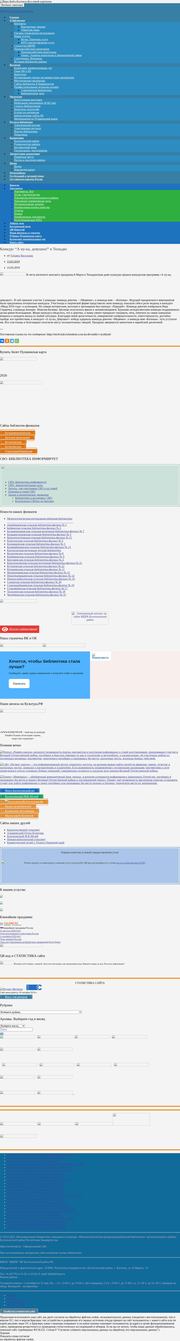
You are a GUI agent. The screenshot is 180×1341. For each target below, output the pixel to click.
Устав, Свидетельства (27, 194)
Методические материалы (29, 80)
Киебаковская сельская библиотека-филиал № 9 (35, 556)
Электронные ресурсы (27, 128)
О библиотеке (17, 20)
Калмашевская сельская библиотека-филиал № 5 (36, 543)
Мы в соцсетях (16, 1304)
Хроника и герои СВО (21, 491)
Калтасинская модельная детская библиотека (34, 550)
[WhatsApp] (17, 341)
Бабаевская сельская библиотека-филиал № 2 (34, 528)
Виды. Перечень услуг (34, 39)
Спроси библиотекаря (27, 106)
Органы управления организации (34, 33)
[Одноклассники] (7, 341)
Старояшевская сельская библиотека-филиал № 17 (37, 588)
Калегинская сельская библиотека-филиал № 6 (35, 540)
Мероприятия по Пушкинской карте (36, 118)
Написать (19, 683)
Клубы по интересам (26, 112)
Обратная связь (30, 29)
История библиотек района (30, 61)
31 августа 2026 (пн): (10, 930)
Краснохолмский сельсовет (23, 829)
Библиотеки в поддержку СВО (33, 497)
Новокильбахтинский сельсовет (26, 839)
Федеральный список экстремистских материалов (44, 77)
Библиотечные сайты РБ (28, 115)
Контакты (20, 23)
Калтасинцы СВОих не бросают (34, 501)
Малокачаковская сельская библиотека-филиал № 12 (38, 572)
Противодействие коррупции (31, 48)
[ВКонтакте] (2, 341)
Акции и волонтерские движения (28, 494)
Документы (16, 188)
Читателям (16, 96)
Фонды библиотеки (26, 131)
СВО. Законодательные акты (25, 485)
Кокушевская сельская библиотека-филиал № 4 (35, 559)
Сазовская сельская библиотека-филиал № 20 (34, 582)
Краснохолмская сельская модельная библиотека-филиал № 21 (44, 563)
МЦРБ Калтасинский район (17, 11)
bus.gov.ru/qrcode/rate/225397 (131, 862)
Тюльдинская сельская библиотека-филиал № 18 (36, 591)
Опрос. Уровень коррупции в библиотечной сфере (51, 55)
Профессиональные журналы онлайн (36, 87)
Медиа (13, 163)
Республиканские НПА (28, 220)
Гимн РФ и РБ (22, 71)
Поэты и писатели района (29, 160)
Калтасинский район (26, 140)
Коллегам (15, 65)
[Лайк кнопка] (1, 329)
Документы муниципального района (36, 197)
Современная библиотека (36, 90)
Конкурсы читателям (26, 109)
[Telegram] (12, 341)
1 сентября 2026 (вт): (10, 936)
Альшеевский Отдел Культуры (25, 833)
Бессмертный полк (25, 147)
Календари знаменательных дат (33, 67)
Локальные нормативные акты (32, 200)
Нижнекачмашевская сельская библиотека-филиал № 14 (40, 575)
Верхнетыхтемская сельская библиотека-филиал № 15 (39, 537)
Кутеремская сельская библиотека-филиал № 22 (35, 566)
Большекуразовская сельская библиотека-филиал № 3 (39, 534)
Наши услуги (22, 36)
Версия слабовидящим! (22, 628)
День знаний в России (10, 939)
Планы (18, 213)
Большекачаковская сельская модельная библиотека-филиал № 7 (45, 531)
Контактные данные (33, 26)
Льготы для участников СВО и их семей (32, 488)
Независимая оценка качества (32, 207)
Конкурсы (20, 74)
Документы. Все (24, 191)
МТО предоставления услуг (38, 42)
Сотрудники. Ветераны (28, 58)
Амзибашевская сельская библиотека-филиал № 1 (37, 524)
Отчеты (18, 210)
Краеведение (17, 138)
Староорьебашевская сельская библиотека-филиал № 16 (40, 585)
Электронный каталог (27, 125)
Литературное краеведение (25, 154)
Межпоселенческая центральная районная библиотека (39, 1154)
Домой (11, 1295)
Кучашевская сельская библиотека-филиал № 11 (36, 569)
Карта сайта (16, 242)
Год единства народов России (26, 179)
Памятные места (24, 156)
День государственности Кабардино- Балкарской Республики (30, 942)
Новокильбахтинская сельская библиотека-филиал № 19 (41, 578)
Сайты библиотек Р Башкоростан (34, 83)
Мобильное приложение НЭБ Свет (35, 102)
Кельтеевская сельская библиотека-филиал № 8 (35, 553)
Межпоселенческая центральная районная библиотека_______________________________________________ (40, 520)
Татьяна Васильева (21, 255)
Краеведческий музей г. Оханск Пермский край (35, 842)
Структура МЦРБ (24, 45)
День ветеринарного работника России (19, 933)
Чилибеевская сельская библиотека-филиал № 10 (36, 594)
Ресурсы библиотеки (21, 122)
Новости (12, 1298)
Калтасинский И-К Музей (22, 836)
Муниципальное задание (29, 204)
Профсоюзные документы (29, 216)
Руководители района (27, 144)
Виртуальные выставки (28, 99)
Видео (18, 166)
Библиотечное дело (32, 93)
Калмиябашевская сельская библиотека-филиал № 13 (39, 547)
